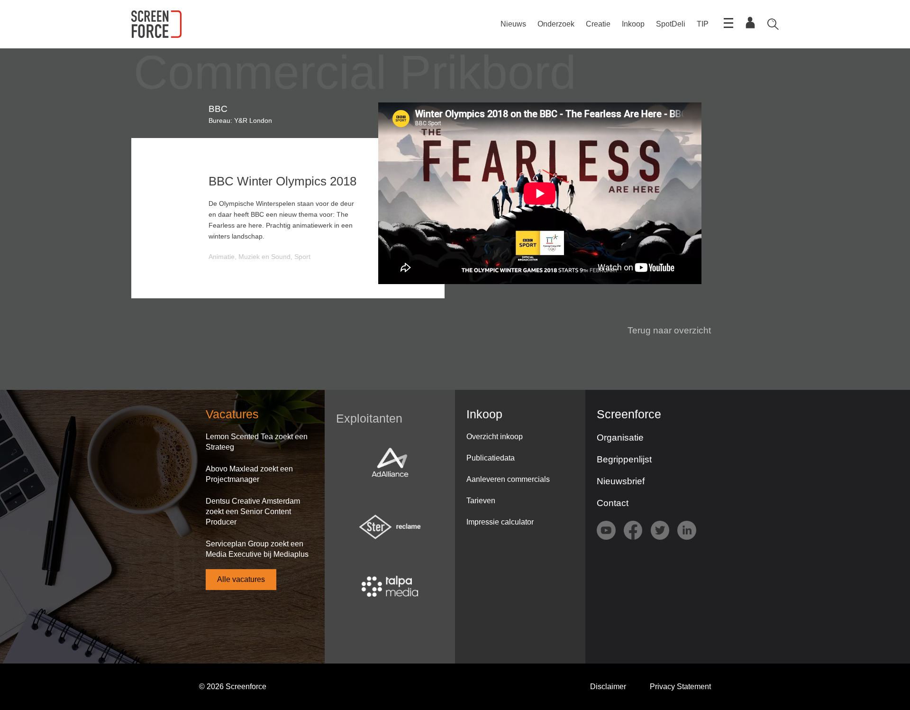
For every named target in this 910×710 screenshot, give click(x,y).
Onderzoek (555, 24)
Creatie (598, 24)
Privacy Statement (680, 686)
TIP (703, 24)
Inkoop (633, 24)
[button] (663, 330)
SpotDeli (670, 24)
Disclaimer (608, 686)
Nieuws (513, 24)
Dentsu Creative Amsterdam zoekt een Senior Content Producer (253, 511)
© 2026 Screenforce (232, 686)
